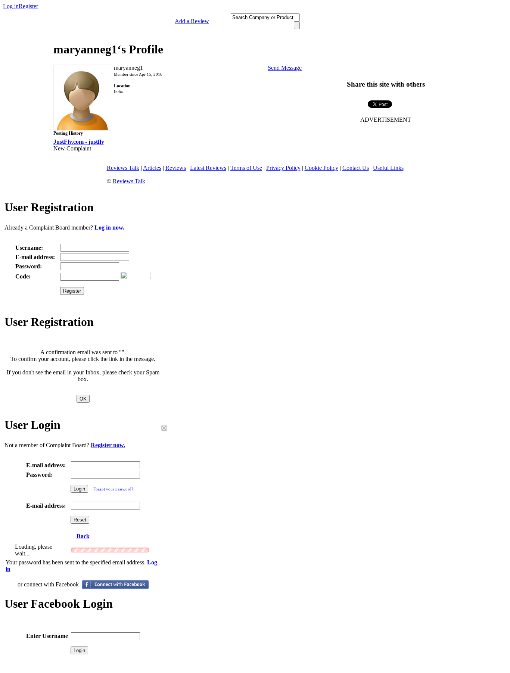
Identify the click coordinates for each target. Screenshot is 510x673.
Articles (152, 168)
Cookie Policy (321, 168)
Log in (11, 6)
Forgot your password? (113, 489)
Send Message (285, 68)
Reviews (175, 168)
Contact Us (355, 168)
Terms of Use (246, 168)
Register (28, 6)
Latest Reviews (208, 168)
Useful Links (388, 168)
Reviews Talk (123, 168)
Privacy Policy (283, 168)
